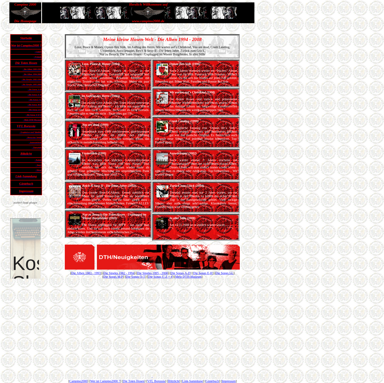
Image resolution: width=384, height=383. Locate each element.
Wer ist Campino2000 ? (105, 381)
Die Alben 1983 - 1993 (86, 273)
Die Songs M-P (113, 276)
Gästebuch (212, 381)
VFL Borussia (156, 381)
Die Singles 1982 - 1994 (118, 273)
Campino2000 (78, 381)
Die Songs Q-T (135, 276)
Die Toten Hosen (133, 381)
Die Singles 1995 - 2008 (152, 273)
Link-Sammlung (192, 381)
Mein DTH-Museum (188, 276)
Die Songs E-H (203, 273)
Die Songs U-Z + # (160, 276)
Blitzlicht (173, 381)
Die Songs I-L (224, 273)
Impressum (229, 381)
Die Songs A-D (180, 273)
